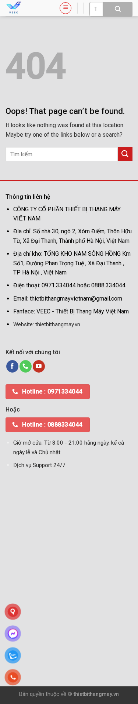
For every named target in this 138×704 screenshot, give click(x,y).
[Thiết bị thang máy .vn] (27, 8)
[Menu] (65, 8)
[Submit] (117, 9)
